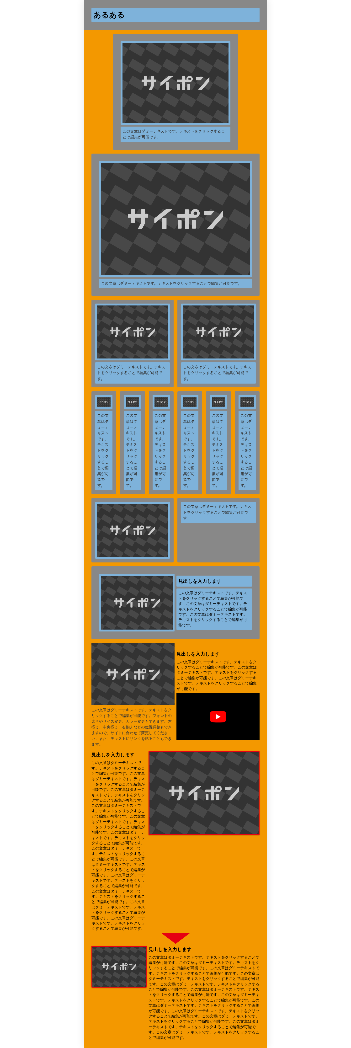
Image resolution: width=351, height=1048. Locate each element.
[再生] (218, 716)
